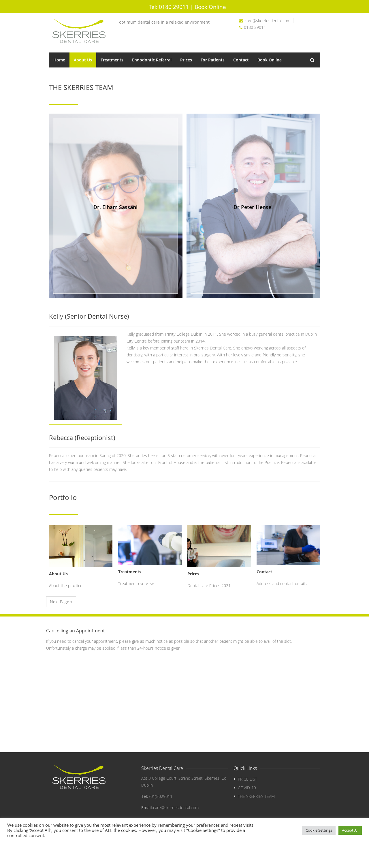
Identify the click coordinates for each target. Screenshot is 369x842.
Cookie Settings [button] (319, 830)
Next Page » (61, 601)
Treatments (112, 60)
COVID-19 (247, 787)
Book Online (269, 60)
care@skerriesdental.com (267, 20)
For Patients (213, 60)
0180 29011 (169, 7)
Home (59, 60)
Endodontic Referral (152, 60)
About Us (83, 60)
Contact (241, 60)
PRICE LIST (247, 779)
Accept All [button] (350, 830)
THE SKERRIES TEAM (256, 796)
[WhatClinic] (314, 15)
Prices (186, 60)
